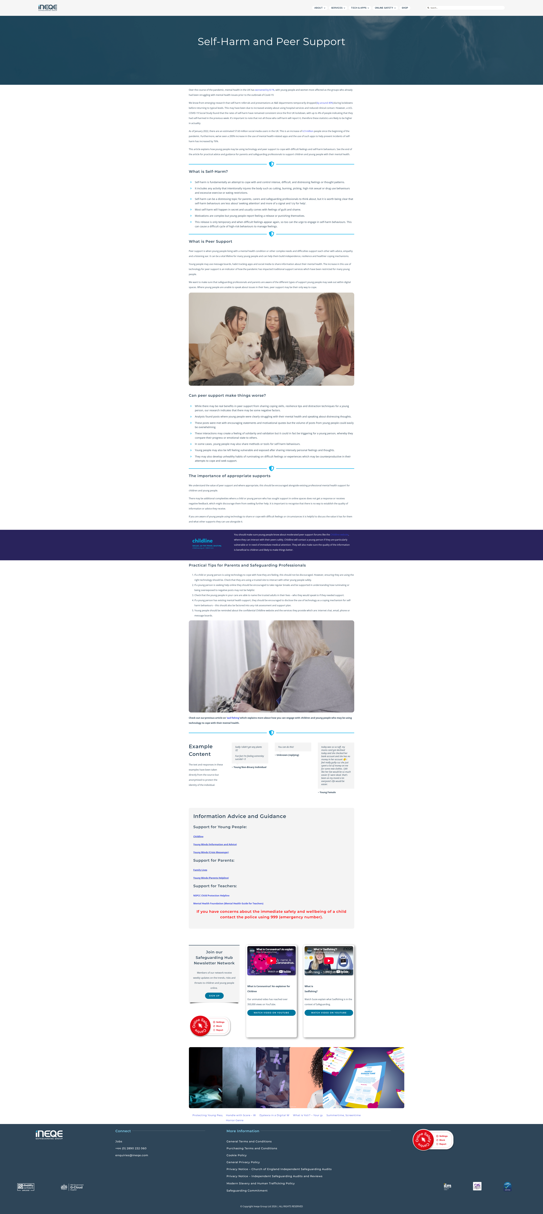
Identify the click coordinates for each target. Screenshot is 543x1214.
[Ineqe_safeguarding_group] (48, 5)
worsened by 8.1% (264, 89)
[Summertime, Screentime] (363, 1077)
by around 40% (325, 102)
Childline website (339, 534)
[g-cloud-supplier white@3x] (72, 1184)
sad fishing (233, 717)
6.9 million (307, 131)
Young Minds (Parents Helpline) (211, 877)
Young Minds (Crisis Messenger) (211, 852)
